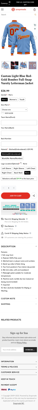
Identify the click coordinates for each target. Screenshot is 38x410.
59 (6, 237)
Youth (22, 100)
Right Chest (7, 173)
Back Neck (18, 173)
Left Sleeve (6, 168)
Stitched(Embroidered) (11, 154)
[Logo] (19, 9)
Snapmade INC (18, 403)
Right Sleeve (19, 168)
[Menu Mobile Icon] (2, 9)
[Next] (35, 38)
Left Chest (31, 168)
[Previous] (3, 38)
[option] (19, 38)
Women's (13, 100)
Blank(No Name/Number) (12, 158)
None (27, 173)
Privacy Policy (21, 343)
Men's (4, 100)
